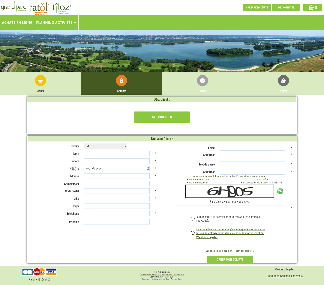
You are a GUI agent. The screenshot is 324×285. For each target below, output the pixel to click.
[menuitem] (17, 22)
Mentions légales (285, 269)
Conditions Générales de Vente (285, 276)
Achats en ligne (17, 22)
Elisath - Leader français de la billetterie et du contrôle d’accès (162, 274)
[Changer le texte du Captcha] (280, 191)
